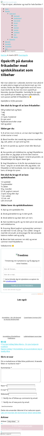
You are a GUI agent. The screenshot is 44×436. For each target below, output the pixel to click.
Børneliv (7, 42)
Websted (4, 394)
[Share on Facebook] (2, 342)
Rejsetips (12, 39)
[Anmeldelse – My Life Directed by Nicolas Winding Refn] (11, 309)
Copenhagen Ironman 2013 (32, 317)
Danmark (17, 16)
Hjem (7, 9)
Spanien (16, 28)
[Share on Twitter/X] (3, 342)
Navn (3, 386)
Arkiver (4, 421)
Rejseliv (7, 11)
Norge (16, 23)
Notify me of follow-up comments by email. (20, 398)
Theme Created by (11, 429)
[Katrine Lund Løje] (9, 2)
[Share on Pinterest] (5, 342)
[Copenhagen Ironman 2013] (32, 309)
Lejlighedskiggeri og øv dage (32, 336)
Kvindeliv (8, 44)
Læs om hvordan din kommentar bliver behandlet (21, 412)
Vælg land (12, 14)
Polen (15, 25)
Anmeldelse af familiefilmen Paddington (11, 337)
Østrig (16, 37)
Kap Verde (17, 21)
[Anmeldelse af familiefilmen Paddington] (11, 328)
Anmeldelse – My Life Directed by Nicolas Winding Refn (11, 318)
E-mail (4, 390)
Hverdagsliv (23, 55)
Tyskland (16, 32)
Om (6, 49)
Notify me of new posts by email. (16, 402)
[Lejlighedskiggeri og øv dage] (32, 328)
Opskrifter (8, 46)
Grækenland (17, 18)
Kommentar (6, 368)
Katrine (4, 55)
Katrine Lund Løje (25, 426)
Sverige (16, 30)
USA (15, 35)
